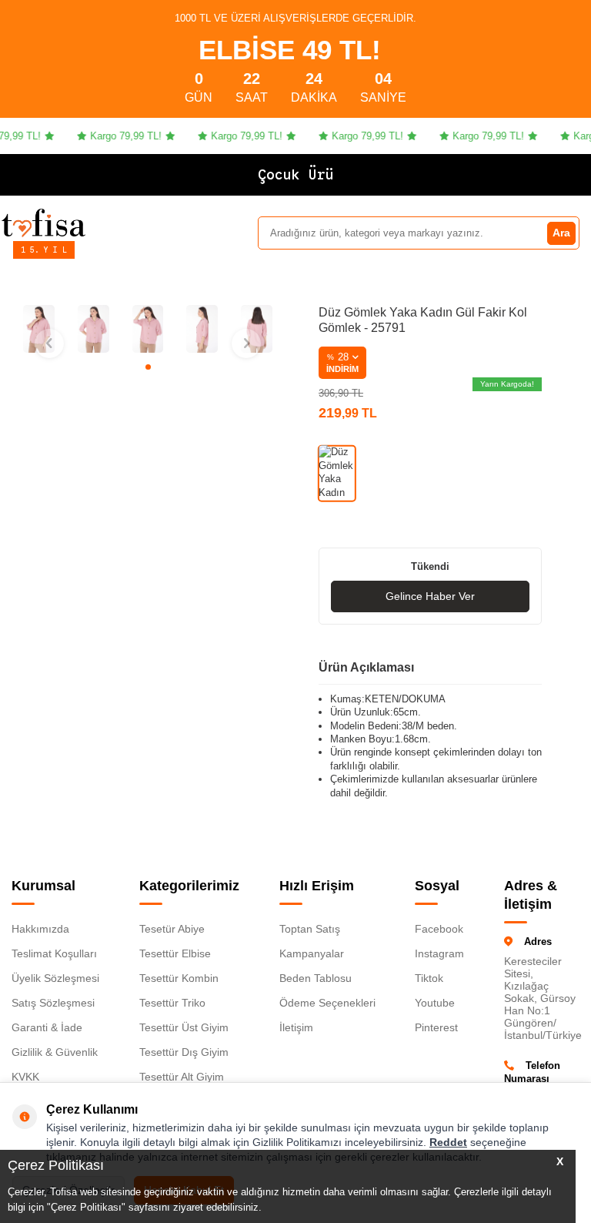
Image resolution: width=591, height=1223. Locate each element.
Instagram (439, 953)
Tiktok (429, 978)
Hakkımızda (40, 929)
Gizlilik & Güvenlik (55, 1052)
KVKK (25, 1077)
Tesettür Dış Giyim (184, 1052)
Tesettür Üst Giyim (184, 1027)
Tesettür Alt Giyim (181, 1077)
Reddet (448, 1142)
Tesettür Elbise (175, 953)
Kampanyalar (311, 953)
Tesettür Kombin (179, 978)
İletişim (296, 1027)
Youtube (435, 1003)
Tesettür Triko (172, 1003)
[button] (148, 367)
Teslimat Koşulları (54, 953)
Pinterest (436, 1027)
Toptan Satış (309, 929)
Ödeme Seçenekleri (327, 1003)
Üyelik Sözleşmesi (55, 978)
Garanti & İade (47, 1027)
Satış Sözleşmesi (53, 1003)
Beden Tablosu (315, 978)
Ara (561, 232)
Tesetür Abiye (172, 929)
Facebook (439, 929)
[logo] (43, 222)
